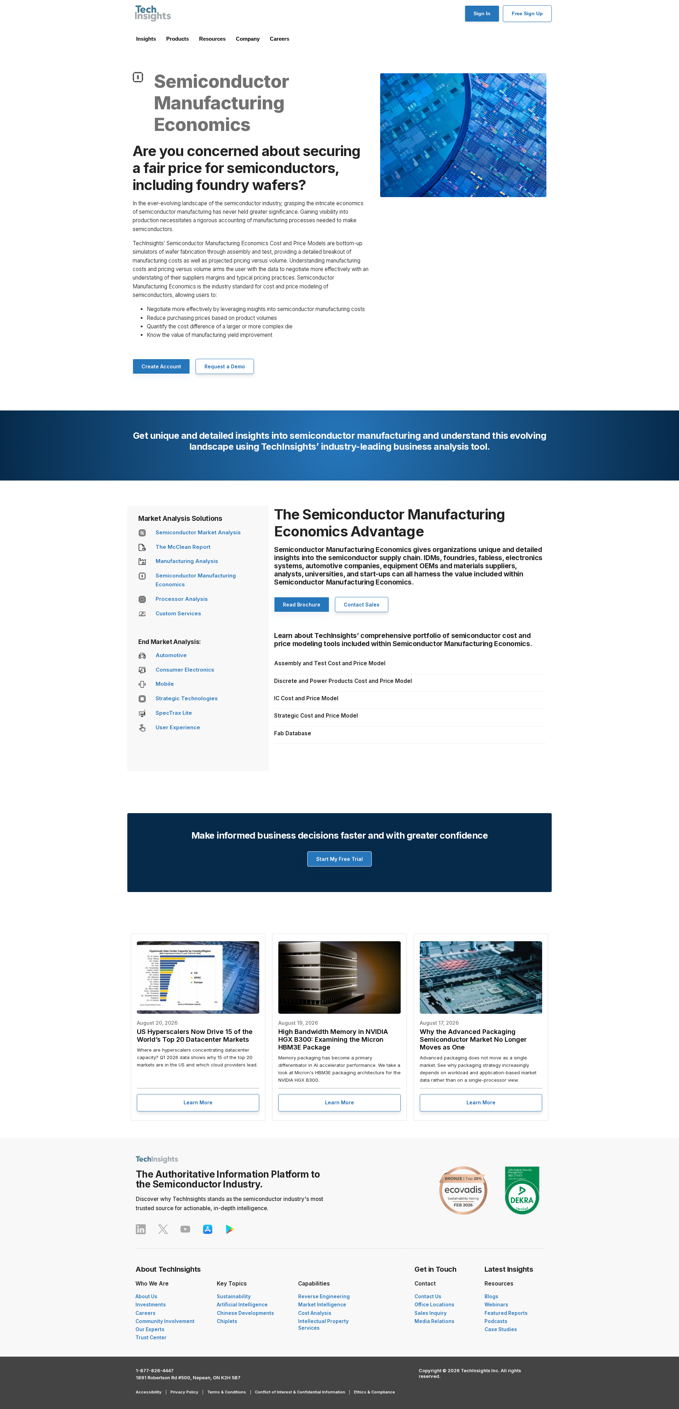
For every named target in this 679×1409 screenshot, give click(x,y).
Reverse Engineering (324, 1296)
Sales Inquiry (430, 1313)
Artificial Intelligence (242, 1304)
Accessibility (149, 1392)
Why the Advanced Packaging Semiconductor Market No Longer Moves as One (473, 1039)
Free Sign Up (527, 13)
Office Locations (434, 1304)
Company (248, 39)
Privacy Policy (184, 1392)
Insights (146, 39)
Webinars (496, 1304)
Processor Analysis (182, 599)
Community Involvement (165, 1321)
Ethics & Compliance (374, 1392)
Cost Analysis (314, 1313)
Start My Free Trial (339, 859)
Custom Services (178, 613)
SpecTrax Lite (174, 713)
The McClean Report (183, 547)
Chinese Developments (245, 1313)
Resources (212, 39)
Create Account (161, 366)
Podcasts (495, 1321)
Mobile (165, 684)
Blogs (491, 1296)
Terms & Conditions (226, 1392)
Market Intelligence (322, 1304)
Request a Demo (224, 366)
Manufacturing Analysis (187, 561)
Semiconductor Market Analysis (198, 532)
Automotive (171, 655)
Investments (150, 1304)
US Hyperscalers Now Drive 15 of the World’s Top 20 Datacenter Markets (195, 1035)
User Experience (178, 727)
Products (177, 39)
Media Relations (434, 1321)
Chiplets (227, 1321)
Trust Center (151, 1337)
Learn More (198, 1102)
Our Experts (149, 1329)
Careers (279, 39)
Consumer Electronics (185, 670)
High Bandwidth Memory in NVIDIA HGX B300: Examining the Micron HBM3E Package (333, 1039)
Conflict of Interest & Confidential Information (300, 1392)
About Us (146, 1296)
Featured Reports (506, 1313)
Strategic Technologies (187, 698)
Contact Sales (361, 605)
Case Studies (500, 1329)
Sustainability (234, 1296)
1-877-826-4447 (155, 1370)
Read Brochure (301, 605)
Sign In (482, 13)
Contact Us (427, 1296)
